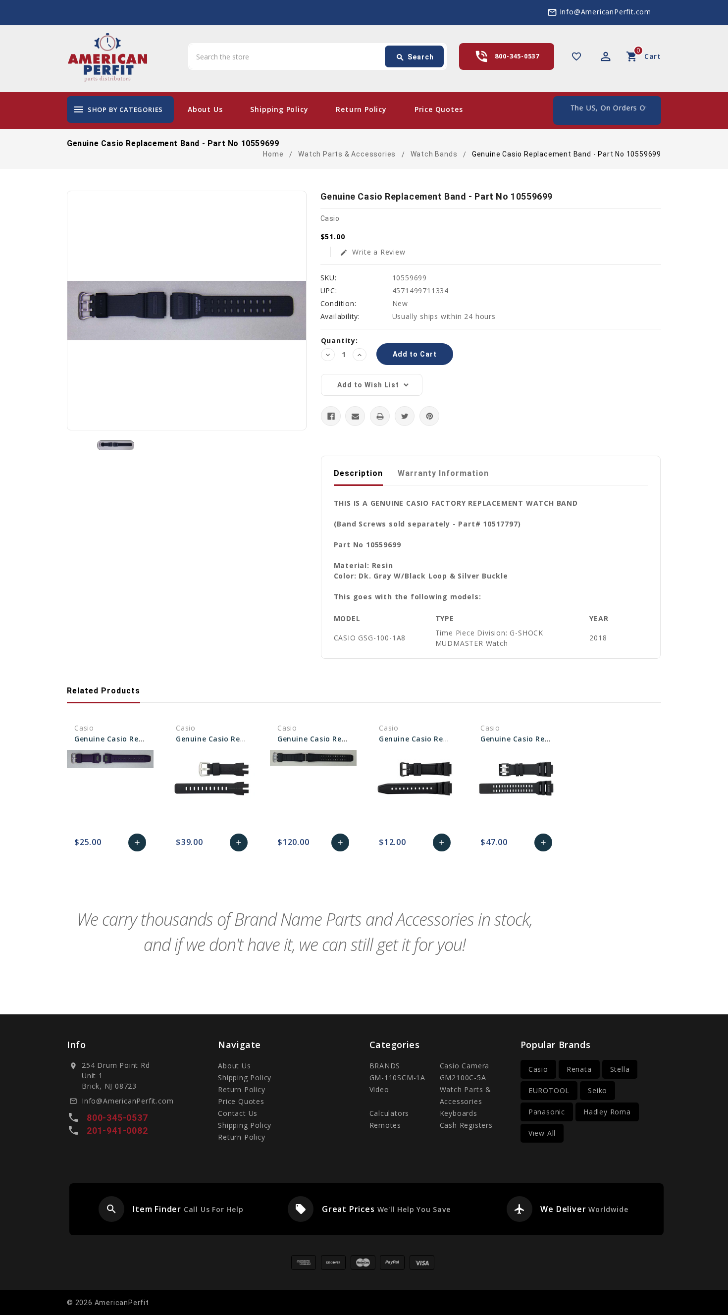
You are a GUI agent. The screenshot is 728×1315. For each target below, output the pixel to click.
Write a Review (373, 252)
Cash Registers (466, 1125)
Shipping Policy (279, 109)
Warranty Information (443, 473)
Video (379, 1089)
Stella (620, 1069)
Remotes (385, 1125)
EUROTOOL (549, 1090)
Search (415, 57)
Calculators (389, 1113)
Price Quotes (439, 109)
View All (542, 1133)
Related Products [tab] (103, 690)
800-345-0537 (517, 56)
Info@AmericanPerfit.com (605, 11)
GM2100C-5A (463, 1077)
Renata (579, 1069)
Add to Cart (137, 845)
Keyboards (458, 1113)
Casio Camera (465, 1065)
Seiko (597, 1090)
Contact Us (238, 1113)
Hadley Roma (607, 1111)
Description (358, 473)
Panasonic (546, 1111)
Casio (538, 1069)
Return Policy (361, 109)
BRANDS (385, 1065)
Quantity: (339, 340)
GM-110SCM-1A (397, 1077)
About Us (205, 109)
